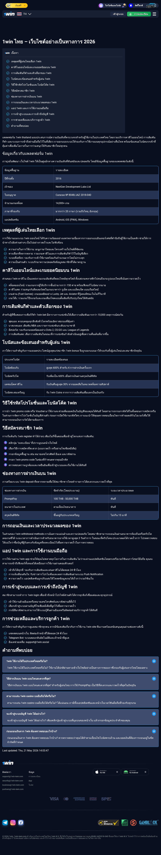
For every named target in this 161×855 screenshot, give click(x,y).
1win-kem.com (17, 781)
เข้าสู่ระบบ (118, 14)
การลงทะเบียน (141, 14)
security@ (6, 781)
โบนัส (31, 785)
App (30, 781)
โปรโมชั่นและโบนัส (113, 5)
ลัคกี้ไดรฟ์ (139, 5)
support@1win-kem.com (12, 776)
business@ (7, 785)
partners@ (6, 789)
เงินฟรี (18, 5)
